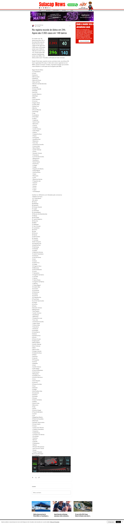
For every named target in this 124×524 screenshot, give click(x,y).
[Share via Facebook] (32, 477)
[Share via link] (39, 477)
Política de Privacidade (54, 522)
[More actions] (70, 26)
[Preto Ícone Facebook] (41, 7)
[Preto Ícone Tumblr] (50, 7)
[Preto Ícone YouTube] (45, 7)
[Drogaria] (64, 19)
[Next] (91, 16)
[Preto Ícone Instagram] (48, 7)
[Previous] (32, 16)
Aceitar (118, 522)
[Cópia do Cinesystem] (59, 19)
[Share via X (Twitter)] (35, 477)
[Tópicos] (39, 7)
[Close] (122, 522)
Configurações (111, 522)
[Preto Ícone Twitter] (43, 7)
